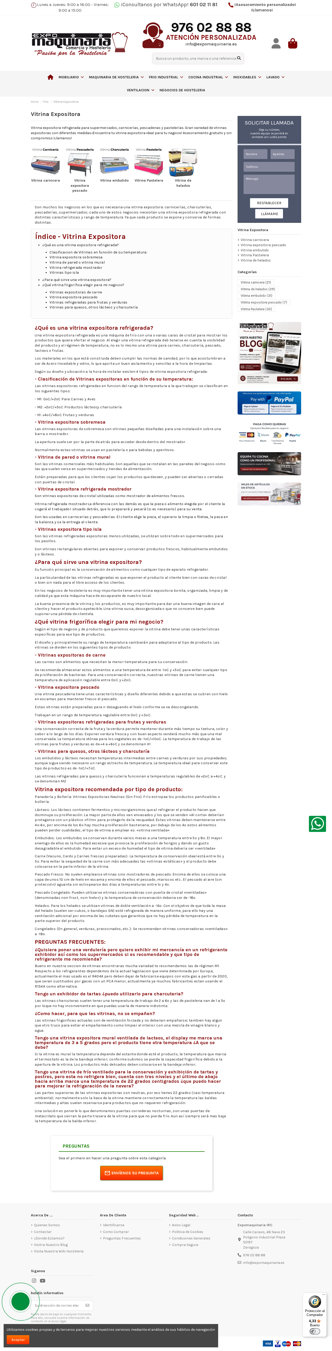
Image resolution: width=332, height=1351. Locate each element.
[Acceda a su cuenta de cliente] (276, 43)
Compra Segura (185, 1245)
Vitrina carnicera (45, 180)
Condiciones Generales (191, 1238)
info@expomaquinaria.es (264, 1262)
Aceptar (18, 1340)
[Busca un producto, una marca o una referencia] (238, 58)
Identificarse (113, 1225)
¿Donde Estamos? (49, 1238)
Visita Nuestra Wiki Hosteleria (59, 1251)
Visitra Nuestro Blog (51, 1245)
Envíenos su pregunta (135, 1172)
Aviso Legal (181, 1225)
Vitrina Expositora (253, 230)
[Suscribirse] (87, 1306)
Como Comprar (116, 1232)
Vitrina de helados (256, 260)
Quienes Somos (47, 1225)
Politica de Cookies (187, 1232)
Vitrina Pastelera (149, 180)
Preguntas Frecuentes (122, 1238)
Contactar (43, 1232)
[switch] (315, 1331)
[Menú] (324, 1296)
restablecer (269, 203)
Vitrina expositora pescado (80, 185)
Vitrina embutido (114, 180)
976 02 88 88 (254, 1255)
